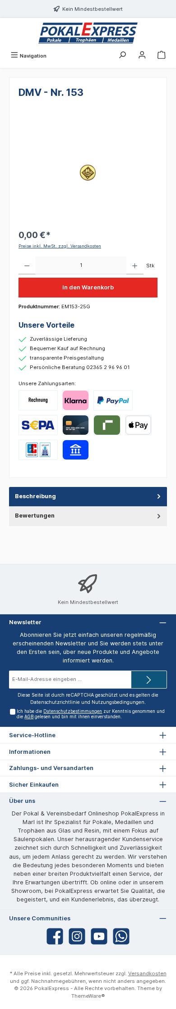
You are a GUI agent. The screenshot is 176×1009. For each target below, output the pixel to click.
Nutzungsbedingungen (118, 702)
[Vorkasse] (38, 425)
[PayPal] (113, 400)
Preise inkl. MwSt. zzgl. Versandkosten (60, 245)
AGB (28, 716)
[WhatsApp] (121, 936)
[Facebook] (55, 936)
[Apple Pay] (138, 425)
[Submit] (149, 680)
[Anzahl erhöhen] (134, 266)
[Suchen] (122, 55)
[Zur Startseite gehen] (88, 33)
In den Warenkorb (88, 287)
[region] (88, 172)
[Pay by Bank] (75, 450)
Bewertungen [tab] (35, 515)
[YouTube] (99, 936)
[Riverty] (106, 425)
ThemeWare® (88, 996)
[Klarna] (75, 400)
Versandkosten (147, 973)
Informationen (30, 751)
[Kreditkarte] (75, 425)
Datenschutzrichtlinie (55, 702)
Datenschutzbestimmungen (72, 711)
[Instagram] (77, 936)
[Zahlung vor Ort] (38, 450)
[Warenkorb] (161, 55)
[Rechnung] (38, 400)
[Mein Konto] (142, 55)
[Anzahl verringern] (27, 266)
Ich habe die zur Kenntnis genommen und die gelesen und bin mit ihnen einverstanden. (91, 714)
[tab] (88, 496)
